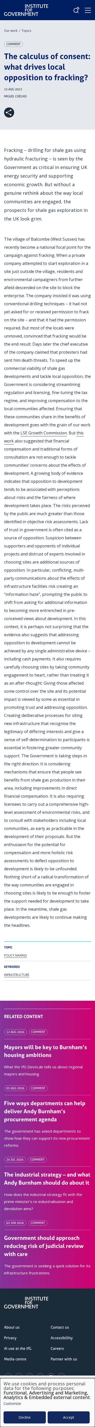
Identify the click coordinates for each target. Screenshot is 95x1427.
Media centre (15, 1359)
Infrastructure (16, 975)
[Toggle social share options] (9, 112)
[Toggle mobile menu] (88, 10)
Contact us (60, 1327)
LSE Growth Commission (44, 433)
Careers (57, 1348)
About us (12, 1327)
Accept (68, 1417)
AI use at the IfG (17, 1348)
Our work (10, 31)
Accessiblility (62, 1337)
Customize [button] (12, 1404)
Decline (24, 1417)
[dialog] (47, 1402)
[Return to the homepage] (26, 6)
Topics (26, 31)
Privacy (10, 1337)
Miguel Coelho (15, 96)
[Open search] (76, 10)
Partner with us (64, 1359)
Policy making (15, 955)
